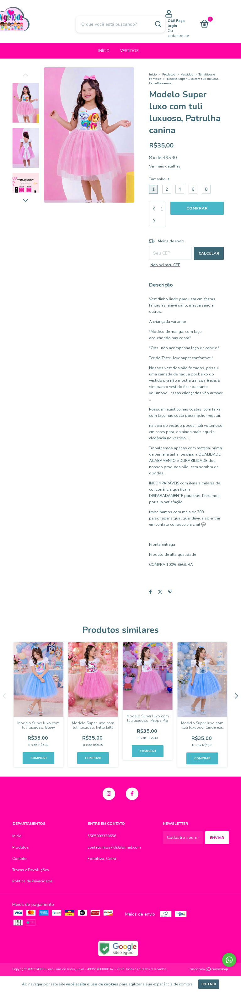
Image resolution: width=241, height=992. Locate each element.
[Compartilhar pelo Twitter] (160, 592)
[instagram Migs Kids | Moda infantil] (109, 794)
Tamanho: (159, 179)
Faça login (176, 23)
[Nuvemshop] (209, 970)
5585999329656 (102, 836)
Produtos (168, 74)
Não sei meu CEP (165, 264)
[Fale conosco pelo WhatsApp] (229, 960)
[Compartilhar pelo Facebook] (150, 592)
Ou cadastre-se (178, 33)
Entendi (208, 984)
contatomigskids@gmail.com (114, 847)
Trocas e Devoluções (30, 869)
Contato (19, 858)
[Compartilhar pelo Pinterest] (170, 592)
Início (104, 50)
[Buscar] (158, 24)
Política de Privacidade (32, 881)
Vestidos (129, 50)
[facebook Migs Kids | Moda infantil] (132, 794)
